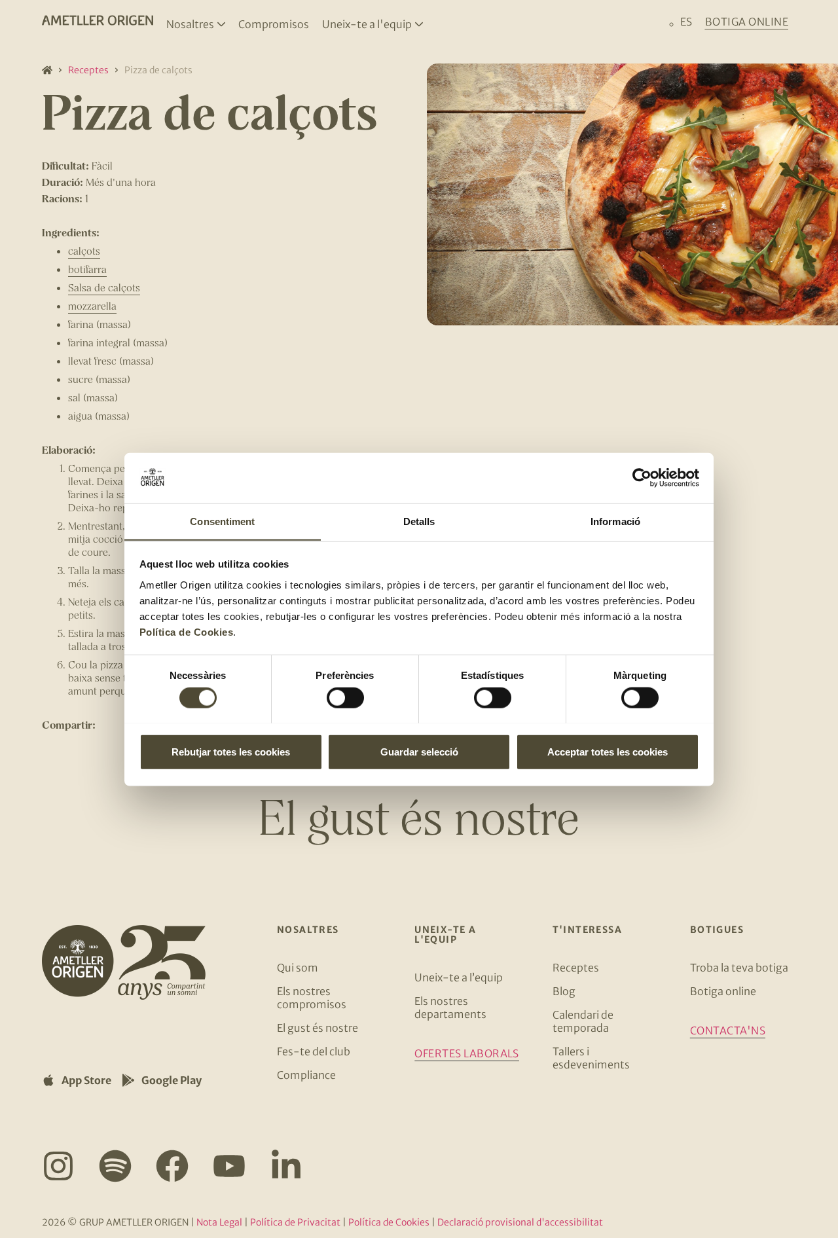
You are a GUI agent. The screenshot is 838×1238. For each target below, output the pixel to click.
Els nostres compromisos (311, 998)
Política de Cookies (186, 631)
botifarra (87, 269)
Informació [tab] (615, 520)
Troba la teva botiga (739, 967)
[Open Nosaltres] (221, 24)
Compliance (306, 1075)
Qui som (297, 967)
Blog (564, 991)
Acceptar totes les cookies (607, 751)
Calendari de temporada (583, 1021)
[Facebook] (172, 1166)
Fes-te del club (313, 1051)
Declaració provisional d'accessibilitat (520, 1222)
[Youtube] (229, 1166)
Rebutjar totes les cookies (231, 751)
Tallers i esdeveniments (591, 1058)
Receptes (88, 70)
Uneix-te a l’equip (458, 977)
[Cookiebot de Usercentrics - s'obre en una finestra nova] (642, 478)
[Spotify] (115, 1166)
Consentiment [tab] (222, 520)
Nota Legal (219, 1222)
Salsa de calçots (104, 287)
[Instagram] (58, 1166)
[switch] (345, 697)
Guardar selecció (419, 751)
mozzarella (92, 305)
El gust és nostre (317, 1027)
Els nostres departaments (450, 1007)
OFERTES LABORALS (466, 1053)
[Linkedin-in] (286, 1166)
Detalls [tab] (419, 520)
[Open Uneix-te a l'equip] (419, 24)
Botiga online (723, 991)
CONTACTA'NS (727, 1030)
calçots (84, 250)
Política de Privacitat (295, 1222)
